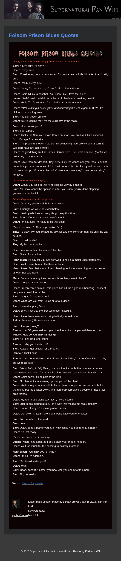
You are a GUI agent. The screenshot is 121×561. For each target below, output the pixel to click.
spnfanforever (20, 515)
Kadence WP (92, 551)
